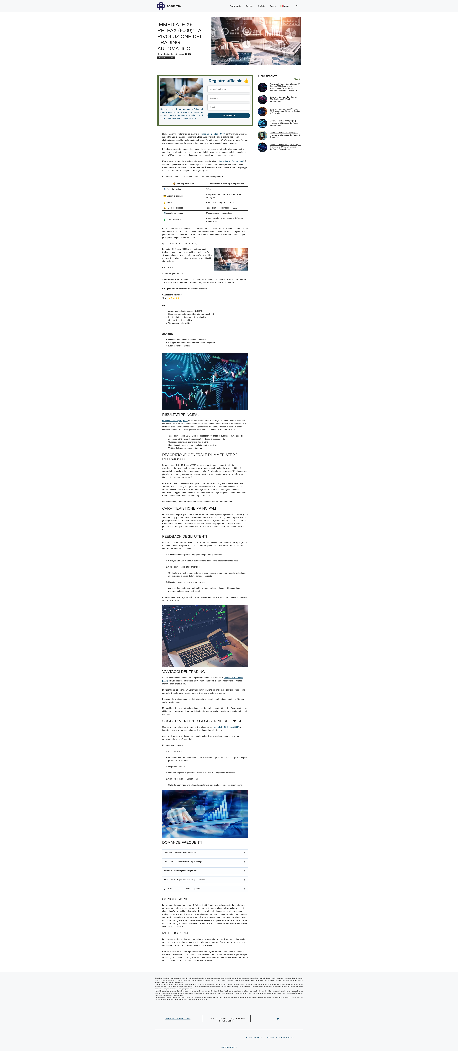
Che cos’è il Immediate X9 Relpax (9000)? (181, 853)
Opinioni (272, 6)
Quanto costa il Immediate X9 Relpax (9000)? (182, 889)
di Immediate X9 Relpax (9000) (231, 161)
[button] (297, 6)
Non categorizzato (166, 58)
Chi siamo (249, 6)
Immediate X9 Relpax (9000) (212, 134)
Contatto (261, 6)
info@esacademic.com (177, 1019)
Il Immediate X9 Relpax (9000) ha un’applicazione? (184, 880)
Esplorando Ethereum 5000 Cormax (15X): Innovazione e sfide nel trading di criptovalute (285, 111)
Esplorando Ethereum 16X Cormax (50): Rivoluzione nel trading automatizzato (283, 99)
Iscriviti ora (229, 115)
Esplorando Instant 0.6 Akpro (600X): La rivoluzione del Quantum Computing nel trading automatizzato (285, 147)
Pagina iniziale (235, 6)
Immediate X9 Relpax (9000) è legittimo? (180, 871)
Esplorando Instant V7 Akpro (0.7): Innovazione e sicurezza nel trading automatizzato (284, 123)
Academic (174, 6)
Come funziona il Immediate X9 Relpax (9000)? (183, 862)
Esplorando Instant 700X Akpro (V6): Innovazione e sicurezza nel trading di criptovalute (285, 135)
